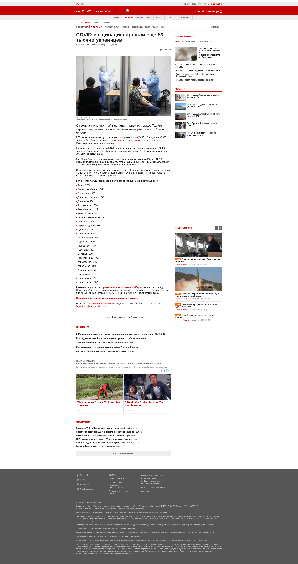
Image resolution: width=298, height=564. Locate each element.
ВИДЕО (187, 3)
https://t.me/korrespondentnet (91, 306)
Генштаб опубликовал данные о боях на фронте (197, 70)
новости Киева (137, 27)
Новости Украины (183, 36)
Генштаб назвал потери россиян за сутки (194, 80)
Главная (116, 17)
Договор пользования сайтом (152, 475)
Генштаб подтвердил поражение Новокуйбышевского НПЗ (108, 442)
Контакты (113, 475)
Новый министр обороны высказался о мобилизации (106, 435)
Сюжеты (179, 88)
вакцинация (101, 363)
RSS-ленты (85, 484)
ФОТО (194, 3)
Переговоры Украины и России (117, 27)
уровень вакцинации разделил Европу (122, 287)
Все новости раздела (84, 22)
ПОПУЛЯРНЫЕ (203, 3)
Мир (149, 17)
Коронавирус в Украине (152, 363)
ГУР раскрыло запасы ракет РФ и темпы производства (106, 439)
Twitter (82, 480)
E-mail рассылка (87, 489)
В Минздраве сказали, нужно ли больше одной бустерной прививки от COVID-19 (120, 334)
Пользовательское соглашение (153, 487)
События (97, 22)
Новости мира (181, 264)
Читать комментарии (123, 453)
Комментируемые (205, 42)
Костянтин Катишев (88, 45)
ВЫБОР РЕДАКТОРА (183, 227)
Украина (129, 17)
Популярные (191, 42)
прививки (111, 363)
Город (140, 17)
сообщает (155, 140)
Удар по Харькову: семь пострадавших (98, 446)
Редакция (145, 491)
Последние (179, 42)
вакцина (91, 363)
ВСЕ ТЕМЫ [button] (215, 27)
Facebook (84, 475)
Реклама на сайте (116, 479)
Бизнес (159, 17)
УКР (82, 3)
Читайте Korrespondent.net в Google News (123, 317)
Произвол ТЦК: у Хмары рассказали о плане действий (106, 428)
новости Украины (135, 363)
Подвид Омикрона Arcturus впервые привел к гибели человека (111, 338)
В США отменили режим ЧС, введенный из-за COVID (105, 351)
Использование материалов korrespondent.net (116, 485)
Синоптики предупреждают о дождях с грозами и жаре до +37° (110, 432)
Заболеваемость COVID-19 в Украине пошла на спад (104, 342)
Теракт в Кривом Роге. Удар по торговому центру (201, 134)
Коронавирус (89, 361)
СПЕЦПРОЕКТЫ (216, 3)
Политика (106, 22)
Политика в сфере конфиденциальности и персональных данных (150, 481)
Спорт (169, 17)
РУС (77, 3)
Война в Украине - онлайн (155, 27)
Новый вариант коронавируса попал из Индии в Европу (107, 347)
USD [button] (96, 11)
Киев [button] (78, 11)
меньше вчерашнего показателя (131, 140)
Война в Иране (125, 26)
